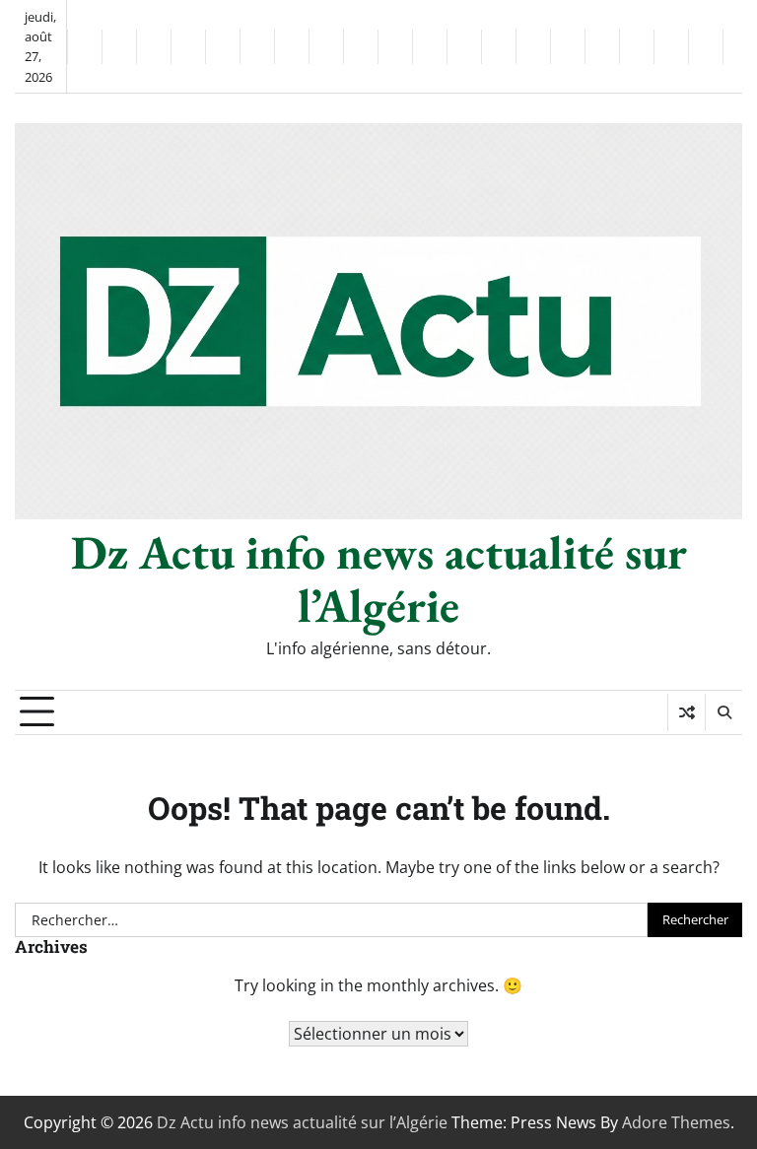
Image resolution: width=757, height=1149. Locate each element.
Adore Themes (676, 1122)
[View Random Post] (686, 712)
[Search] (723, 712)
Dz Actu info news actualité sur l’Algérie (379, 578)
